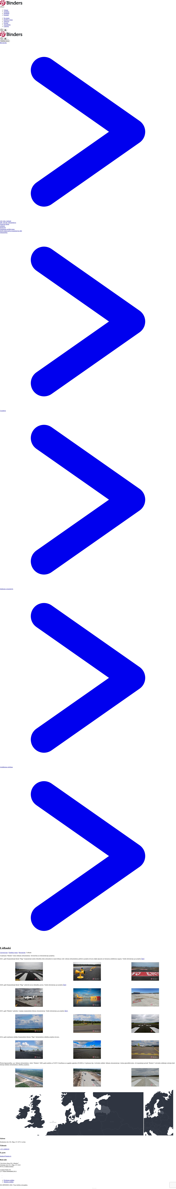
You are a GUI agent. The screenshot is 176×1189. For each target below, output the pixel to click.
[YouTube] (1, 1175)
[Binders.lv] (11, 5)
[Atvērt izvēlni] (8, 39)
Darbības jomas (8, 20)
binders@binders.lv (5, 1156)
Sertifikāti (6, 13)
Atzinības (6, 11)
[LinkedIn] (3, 1175)
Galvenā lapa (4, 952)
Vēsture (6, 10)
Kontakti (6, 15)
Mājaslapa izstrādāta (85, 1188)
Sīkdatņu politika (8, 1182)
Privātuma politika (9, 1180)
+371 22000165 (4, 1149)
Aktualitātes (7, 25)
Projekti (6, 23)
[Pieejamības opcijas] (5, 30)
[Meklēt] (1, 30)
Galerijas (6, 26)
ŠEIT (142, 959)
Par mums (6, 18)
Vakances (6, 21)
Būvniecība (22, 952)
